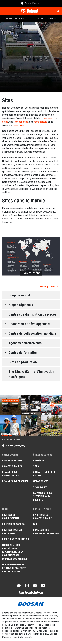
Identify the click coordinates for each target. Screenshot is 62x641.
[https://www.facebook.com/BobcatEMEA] (19, 586)
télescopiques (21, 122)
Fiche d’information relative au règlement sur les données (14, 568)
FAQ (35, 524)
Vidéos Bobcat (40, 481)
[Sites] (31, 57)
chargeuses (47, 118)
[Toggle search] (57, 11)
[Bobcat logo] (30, 11)
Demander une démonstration (10, 474)
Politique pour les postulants (12, 532)
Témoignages (40, 487)
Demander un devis (12, 460)
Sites (36, 466)
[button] (31, 295)
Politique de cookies (13, 524)
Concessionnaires (12, 466)
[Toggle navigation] (4, 11)
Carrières (38, 460)
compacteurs (40, 122)
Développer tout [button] (47, 286)
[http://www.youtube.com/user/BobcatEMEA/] (35, 586)
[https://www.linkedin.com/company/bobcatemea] (43, 586)
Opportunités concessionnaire (42, 517)
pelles (5, 122)
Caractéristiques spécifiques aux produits (42, 496)
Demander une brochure (15, 481)
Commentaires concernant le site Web (46, 532)
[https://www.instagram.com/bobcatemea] (27, 586)
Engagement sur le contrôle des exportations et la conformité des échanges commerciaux (14, 552)
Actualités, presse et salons (45, 474)
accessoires (19, 125)
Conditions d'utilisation (15, 539)
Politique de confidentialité (10, 517)
